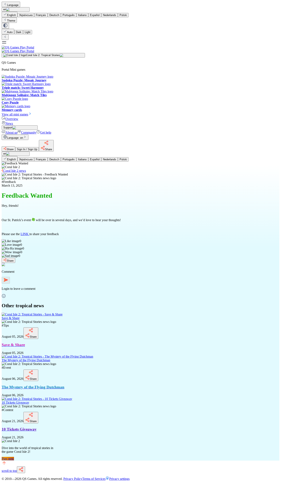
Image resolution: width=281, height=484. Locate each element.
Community (28, 132)
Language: (15, 137)
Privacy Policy (72, 479)
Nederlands (109, 15)
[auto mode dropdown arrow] (5, 26)
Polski (123, 15)
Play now (8, 458)
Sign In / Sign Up (27, 149)
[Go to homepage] (140, 49)
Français (41, 15)
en (4, 9)
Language (13, 5)
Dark (18, 32)
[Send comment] (6, 280)
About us (11, 132)
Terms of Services (94, 479)
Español (95, 15)
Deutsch (54, 15)
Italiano (82, 15)
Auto (10, 32)
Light (27, 32)
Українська (26, 15)
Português (69, 15)
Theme (11, 20)
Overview (11, 119)
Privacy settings (119, 479)
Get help (45, 132)
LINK (25, 234)
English (11, 15)
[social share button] (21, 469)
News (9, 123)
